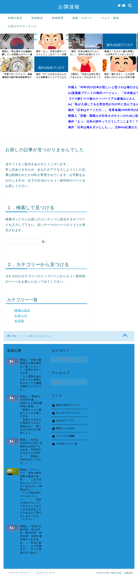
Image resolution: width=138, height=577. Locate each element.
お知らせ (20, 315)
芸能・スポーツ (82, 18)
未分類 (19, 321)
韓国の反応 (15, 18)
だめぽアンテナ (65, 420)
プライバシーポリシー (19, 573)
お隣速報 (69, 7)
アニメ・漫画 (110, 18)
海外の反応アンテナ (68, 405)
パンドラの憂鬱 (65, 436)
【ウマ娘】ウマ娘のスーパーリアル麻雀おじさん (101, 98)
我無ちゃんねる (65, 428)
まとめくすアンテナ (68, 412)
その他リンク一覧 (66, 443)
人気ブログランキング (22, 26)
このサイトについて (45, 573)
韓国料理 (57, 18)
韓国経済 (37, 18)
